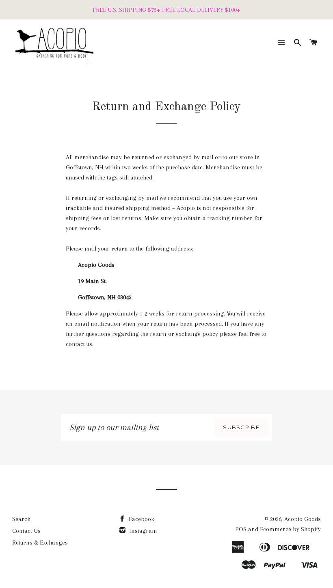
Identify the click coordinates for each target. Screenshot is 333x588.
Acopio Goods (302, 519)
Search (21, 519)
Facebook (140, 519)
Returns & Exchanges (40, 542)
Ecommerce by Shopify (290, 529)
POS (241, 529)
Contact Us (26, 530)
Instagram (142, 530)
